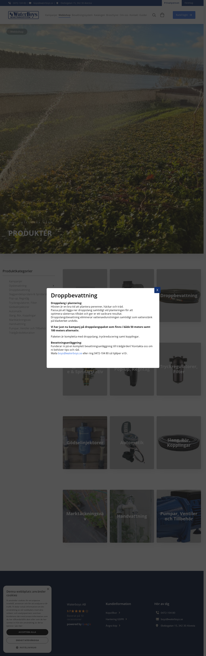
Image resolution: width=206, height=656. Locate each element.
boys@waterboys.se (70, 353)
